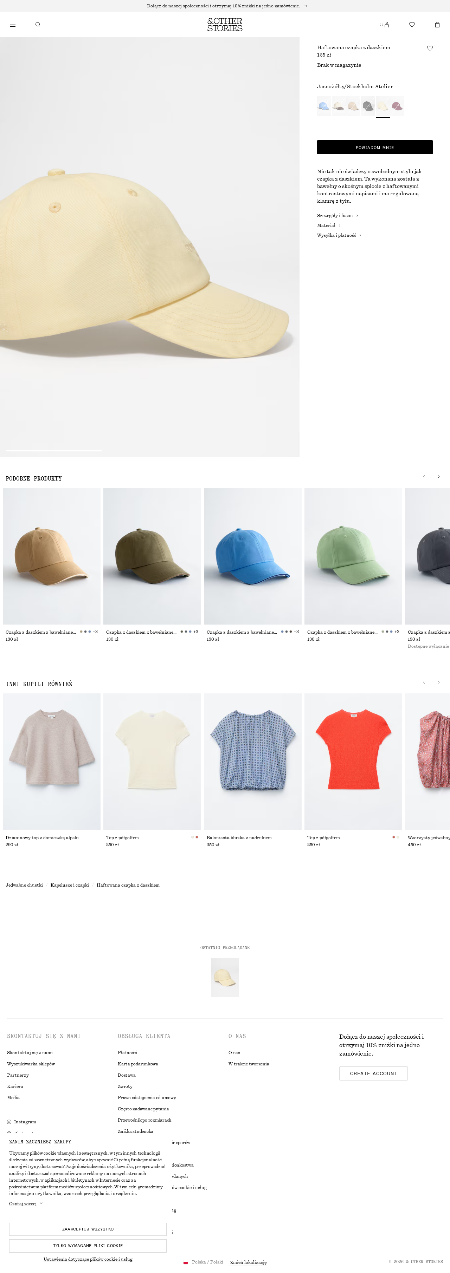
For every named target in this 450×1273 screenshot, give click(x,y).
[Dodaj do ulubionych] (430, 48)
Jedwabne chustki (24, 885)
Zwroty (125, 1086)
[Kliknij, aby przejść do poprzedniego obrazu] (424, 476)
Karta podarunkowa (138, 1064)
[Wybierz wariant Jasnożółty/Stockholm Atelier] (383, 107)
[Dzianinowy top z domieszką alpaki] (52, 761)
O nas (234, 1053)
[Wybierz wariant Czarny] (368, 107)
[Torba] (437, 24)
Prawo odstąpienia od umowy (147, 1098)
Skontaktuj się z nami (30, 1053)
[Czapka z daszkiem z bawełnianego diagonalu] (52, 556)
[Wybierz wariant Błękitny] (324, 107)
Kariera (15, 1086)
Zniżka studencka (135, 1131)
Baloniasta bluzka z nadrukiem (239, 838)
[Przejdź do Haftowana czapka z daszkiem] (225, 977)
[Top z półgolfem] (152, 761)
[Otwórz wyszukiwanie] (38, 24)
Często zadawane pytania (143, 1109)
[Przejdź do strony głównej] (225, 24)
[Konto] (386, 24)
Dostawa (126, 1075)
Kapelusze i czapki (70, 885)
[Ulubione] (412, 24)
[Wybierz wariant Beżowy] (353, 107)
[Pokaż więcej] (225, 6)
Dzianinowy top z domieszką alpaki (42, 838)
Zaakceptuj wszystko (88, 1229)
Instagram (25, 1122)
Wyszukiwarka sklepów (31, 1064)
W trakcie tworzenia (249, 1064)
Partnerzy (18, 1075)
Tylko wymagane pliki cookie (88, 1245)
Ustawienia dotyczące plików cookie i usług (88, 1259)
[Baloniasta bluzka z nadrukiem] (253, 761)
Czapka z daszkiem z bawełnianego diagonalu (43, 632)
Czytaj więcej (23, 1204)
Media (13, 1098)
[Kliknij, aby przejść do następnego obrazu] (438, 476)
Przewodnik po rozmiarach (145, 1120)
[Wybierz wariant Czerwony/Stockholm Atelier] (397, 107)
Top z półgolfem (122, 838)
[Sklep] (12, 24)
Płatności (127, 1053)
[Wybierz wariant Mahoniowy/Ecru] (339, 107)
